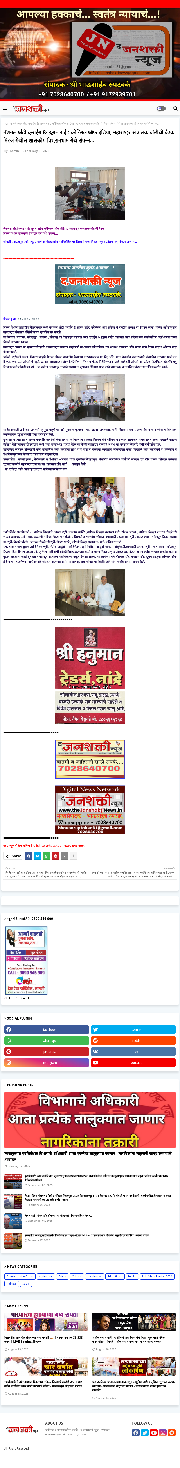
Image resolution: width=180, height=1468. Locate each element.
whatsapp (50, 1040)
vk (136, 1051)
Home (7, 123)
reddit (136, 1040)
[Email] (64, 856)
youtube (136, 1062)
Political (11, 1284)
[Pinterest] (55, 856)
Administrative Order (20, 1276)
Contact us (145, 1459)
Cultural (77, 1276)
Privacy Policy (165, 1459)
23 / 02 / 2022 (28, 319)
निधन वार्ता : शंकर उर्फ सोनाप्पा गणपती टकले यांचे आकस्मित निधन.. (58, 1215)
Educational (115, 1276)
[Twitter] (37, 856)
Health (132, 1276)
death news (95, 1276)
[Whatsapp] (46, 856)
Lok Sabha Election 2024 (157, 1276)
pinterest (49, 1051)
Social (26, 1284)
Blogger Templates (35, 1459)
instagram (50, 1062)
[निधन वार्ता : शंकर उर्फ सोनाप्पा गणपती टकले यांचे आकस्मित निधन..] (13, 1221)
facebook (49, 1029)
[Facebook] (28, 856)
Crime (62, 1276)
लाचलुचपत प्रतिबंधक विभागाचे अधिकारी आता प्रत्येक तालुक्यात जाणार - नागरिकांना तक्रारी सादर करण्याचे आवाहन (87, 1156)
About (131, 1459)
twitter (136, 1029)
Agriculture (46, 1276)
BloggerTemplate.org (88, 1459)
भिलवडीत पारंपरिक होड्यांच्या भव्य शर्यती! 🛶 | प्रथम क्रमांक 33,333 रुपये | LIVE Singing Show (43, 1339)
